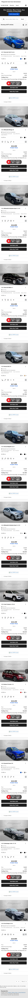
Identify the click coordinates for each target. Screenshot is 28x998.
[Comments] (26, 63)
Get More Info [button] (14, 87)
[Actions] (25, 52)
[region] (14, 77)
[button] (4, 5)
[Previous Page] (16, 981)
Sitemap (13, 992)
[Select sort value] (26, 25)
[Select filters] (23, 25)
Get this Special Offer (14, 14)
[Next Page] (19, 981)
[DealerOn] (4, 990)
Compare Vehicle (7, 101)
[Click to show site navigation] (26, 5)
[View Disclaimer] (14, 63)
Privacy (16, 992)
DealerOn (9, 992)
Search (22, 19)
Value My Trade (14, 91)
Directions (12, 5)
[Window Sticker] (26, 934)
